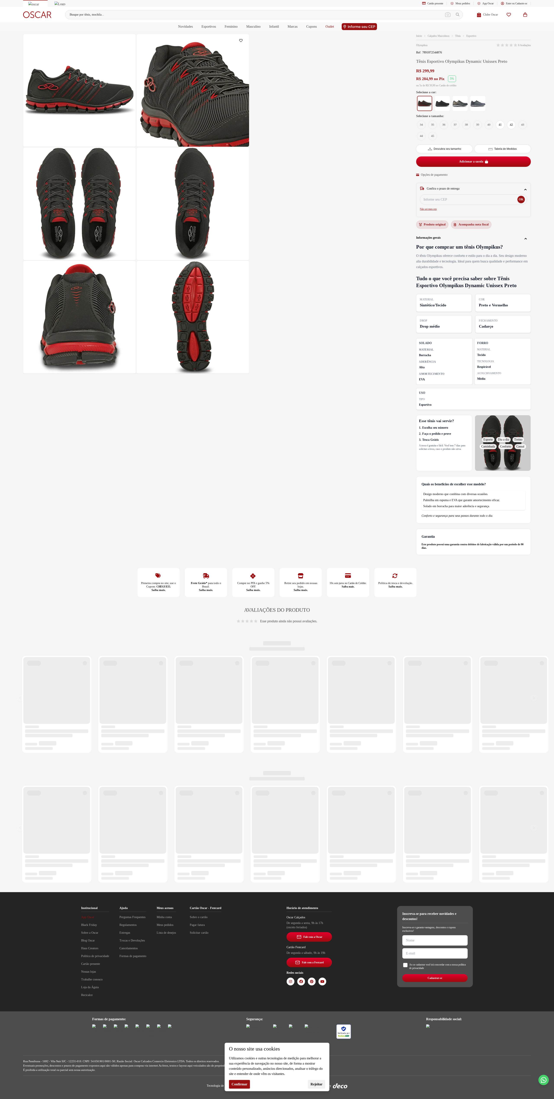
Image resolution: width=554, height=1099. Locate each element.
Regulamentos (128, 925)
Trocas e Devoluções (132, 940)
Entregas (124, 932)
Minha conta (164, 917)
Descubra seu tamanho (447, 148)
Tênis (458, 35)
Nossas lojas (88, 971)
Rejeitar (316, 1084)
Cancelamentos (128, 948)
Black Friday (89, 925)
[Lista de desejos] (508, 15)
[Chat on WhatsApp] (543, 1080)
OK (521, 199)
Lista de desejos (166, 932)
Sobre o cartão (199, 917)
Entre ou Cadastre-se (516, 3)
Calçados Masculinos (438, 35)
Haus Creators (89, 948)
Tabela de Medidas (505, 148)
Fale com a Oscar (312, 936)
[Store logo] (37, 14)
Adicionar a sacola (471, 161)
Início (419, 35)
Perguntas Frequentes (132, 917)
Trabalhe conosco (92, 979)
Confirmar (239, 1084)
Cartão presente (435, 3)
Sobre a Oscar (89, 932)
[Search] (457, 14)
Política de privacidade (95, 956)
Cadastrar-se (435, 978)
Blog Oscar (88, 940)
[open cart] (525, 14)
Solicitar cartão (199, 932)
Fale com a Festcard (313, 962)
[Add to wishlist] (241, 41)
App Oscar (488, 3)
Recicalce (87, 995)
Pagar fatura (197, 925)
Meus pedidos (463, 3)
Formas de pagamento (132, 956)
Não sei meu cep (428, 209)
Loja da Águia (90, 987)
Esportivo (471, 35)
